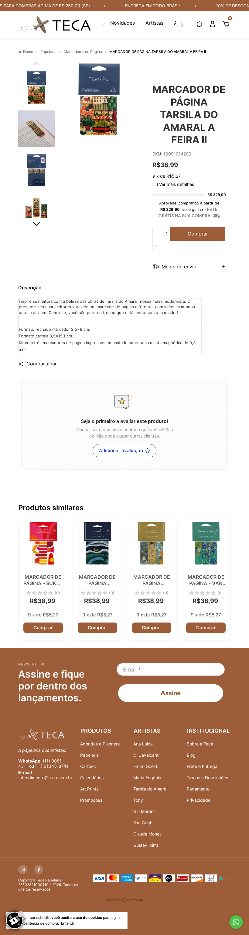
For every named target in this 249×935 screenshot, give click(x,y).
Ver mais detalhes (176, 184)
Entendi (67, 923)
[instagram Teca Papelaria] (22, 869)
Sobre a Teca (200, 743)
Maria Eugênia (147, 777)
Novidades (122, 23)
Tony (138, 800)
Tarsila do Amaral (150, 788)
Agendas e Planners (100, 743)
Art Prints (89, 788)
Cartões (88, 766)
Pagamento (198, 788)
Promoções (91, 800)
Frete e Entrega (202, 766)
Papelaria (89, 755)
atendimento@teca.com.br (45, 777)
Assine (171, 693)
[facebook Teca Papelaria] (38, 869)
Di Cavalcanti (146, 755)
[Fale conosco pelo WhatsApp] (236, 922)
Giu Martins (144, 811)
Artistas (154, 23)
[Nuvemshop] (125, 900)
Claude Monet (147, 833)
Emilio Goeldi (145, 766)
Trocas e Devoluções (207, 777)
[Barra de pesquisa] (199, 25)
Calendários (92, 777)
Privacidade (198, 800)
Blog (191, 755)
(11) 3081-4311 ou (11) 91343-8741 (43, 763)
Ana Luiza (143, 743)
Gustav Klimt (145, 845)
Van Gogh (142, 822)
